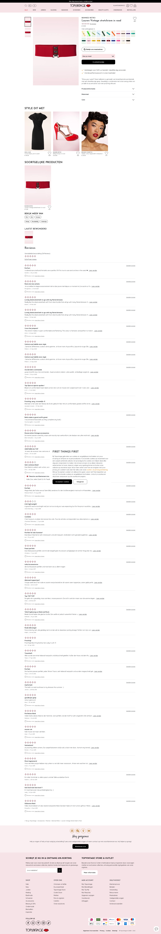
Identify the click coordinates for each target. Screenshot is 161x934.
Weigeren (80, 482)
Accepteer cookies (62, 482)
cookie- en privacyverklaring (97, 470)
